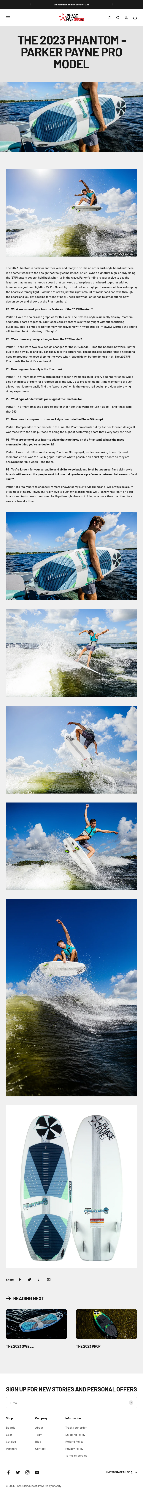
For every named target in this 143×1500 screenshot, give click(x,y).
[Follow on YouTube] (36, 1472)
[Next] (112, 4)
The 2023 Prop (88, 1346)
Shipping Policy (75, 1434)
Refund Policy (74, 1441)
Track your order (76, 1427)
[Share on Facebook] (19, 1279)
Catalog (11, 1441)
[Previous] (30, 4)
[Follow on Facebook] (8, 1472)
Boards (10, 1427)
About (39, 1427)
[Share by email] (49, 1279)
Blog (38, 1441)
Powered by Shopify (49, 1485)
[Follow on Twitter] (17, 1472)
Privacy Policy (74, 1448)
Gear (9, 1434)
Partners (11, 1448)
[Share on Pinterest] (39, 1279)
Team (38, 1434)
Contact (40, 1448)
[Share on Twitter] (29, 1279)
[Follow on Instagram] (27, 1472)
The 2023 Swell (19, 1346)
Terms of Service (76, 1455)
